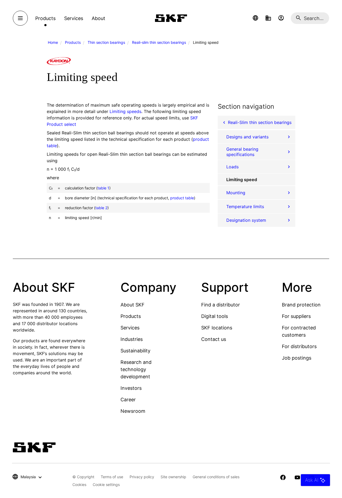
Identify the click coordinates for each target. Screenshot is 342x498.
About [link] (98, 18)
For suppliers (296, 316)
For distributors (299, 346)
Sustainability (135, 350)
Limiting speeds (125, 111)
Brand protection (301, 305)
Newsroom (133, 411)
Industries (132, 339)
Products (73, 42)
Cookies (79, 484)
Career (128, 399)
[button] (255, 18)
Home (53, 42)
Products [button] (45, 18)
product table (182, 198)
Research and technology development (136, 369)
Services (130, 327)
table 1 (103, 188)
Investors (131, 388)
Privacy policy (142, 476)
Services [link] (73, 18)
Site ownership (173, 476)
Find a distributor (220, 305)
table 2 (101, 207)
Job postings (296, 358)
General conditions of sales (216, 476)
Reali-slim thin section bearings (159, 42)
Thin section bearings (106, 42)
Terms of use (112, 476)
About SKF (133, 305)
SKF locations (216, 327)
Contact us (213, 339)
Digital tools (214, 316)
